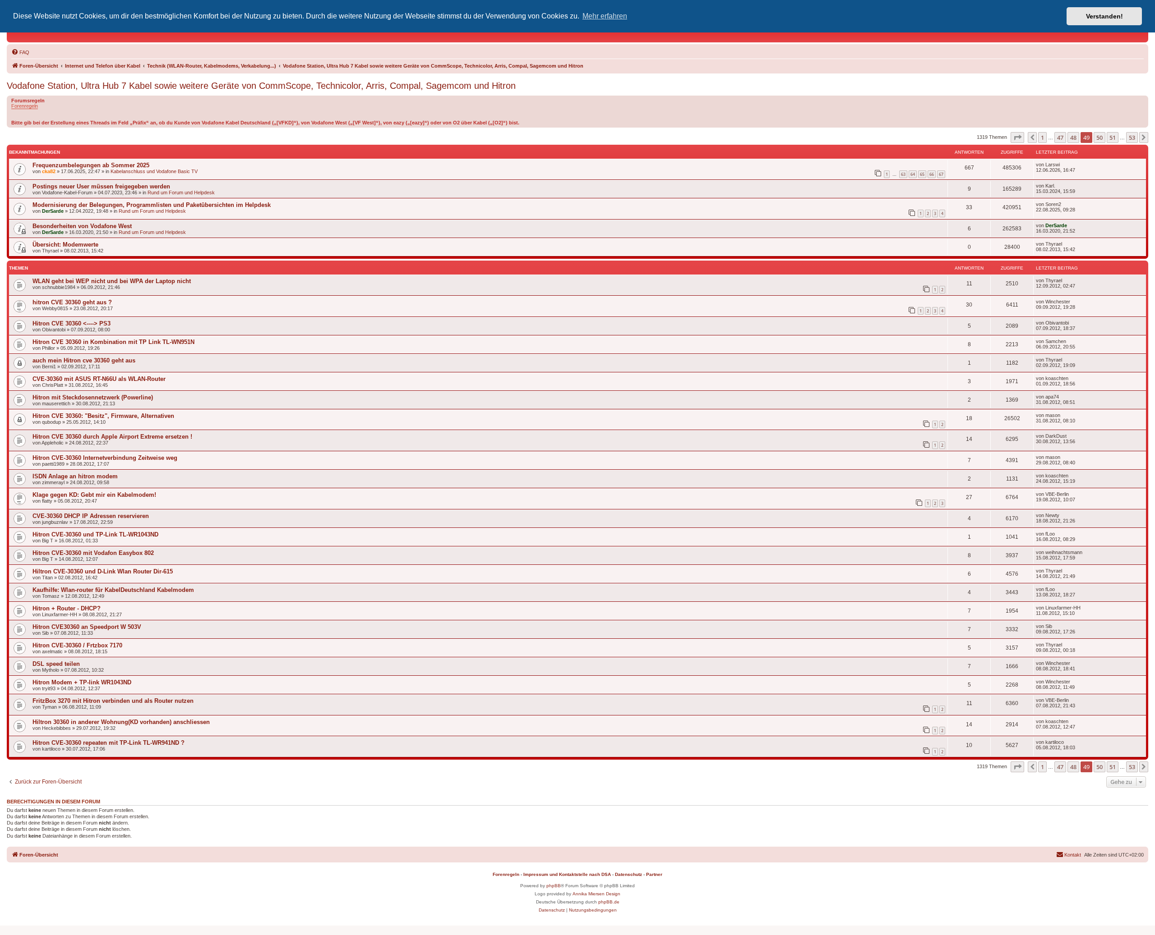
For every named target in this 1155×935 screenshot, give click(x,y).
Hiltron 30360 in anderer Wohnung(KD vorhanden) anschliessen (121, 722)
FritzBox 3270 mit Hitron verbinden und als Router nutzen (113, 700)
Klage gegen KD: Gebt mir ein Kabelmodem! (94, 494)
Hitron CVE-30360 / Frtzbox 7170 (77, 645)
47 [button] (1060, 137)
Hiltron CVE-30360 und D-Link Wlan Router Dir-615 (102, 571)
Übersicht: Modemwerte (65, 244)
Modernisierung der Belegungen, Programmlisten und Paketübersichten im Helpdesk (151, 205)
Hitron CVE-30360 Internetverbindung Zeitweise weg (104, 457)
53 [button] (1132, 137)
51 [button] (1112, 137)
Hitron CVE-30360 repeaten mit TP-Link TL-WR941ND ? (108, 742)
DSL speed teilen (56, 663)
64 (912, 174)
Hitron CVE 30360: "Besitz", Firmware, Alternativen (103, 415)
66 (931, 174)
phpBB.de (608, 901)
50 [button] (1099, 137)
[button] (1017, 137)
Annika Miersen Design (596, 893)
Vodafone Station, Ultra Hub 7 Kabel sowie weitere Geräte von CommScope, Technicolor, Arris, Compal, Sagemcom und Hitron (261, 86)
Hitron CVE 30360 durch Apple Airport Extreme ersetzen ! (112, 436)
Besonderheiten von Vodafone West (82, 226)
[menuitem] (20, 52)
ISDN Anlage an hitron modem (75, 476)
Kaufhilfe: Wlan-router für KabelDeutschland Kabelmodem (113, 590)
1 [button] (1042, 137)
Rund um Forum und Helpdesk (181, 192)
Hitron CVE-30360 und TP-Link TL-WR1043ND (95, 534)
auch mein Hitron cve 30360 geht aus (83, 360)
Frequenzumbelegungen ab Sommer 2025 (90, 165)
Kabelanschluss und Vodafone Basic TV (154, 171)
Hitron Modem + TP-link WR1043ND (81, 682)
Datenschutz (628, 874)
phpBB (553, 885)
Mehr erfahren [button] (604, 16)
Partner (654, 874)
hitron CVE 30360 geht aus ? (72, 302)
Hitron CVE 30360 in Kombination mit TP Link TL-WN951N (113, 342)
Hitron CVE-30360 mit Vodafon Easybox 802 (93, 553)
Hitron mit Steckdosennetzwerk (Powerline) (92, 397)
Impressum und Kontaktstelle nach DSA (567, 874)
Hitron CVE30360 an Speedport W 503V (86, 626)
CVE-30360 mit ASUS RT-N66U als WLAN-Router (99, 379)
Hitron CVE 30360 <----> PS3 (71, 323)
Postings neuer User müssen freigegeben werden (101, 186)
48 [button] (1073, 137)
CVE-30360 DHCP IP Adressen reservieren (90, 516)
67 (941, 174)
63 (903, 174)
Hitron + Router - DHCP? (66, 608)
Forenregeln (24, 106)
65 (922, 174)
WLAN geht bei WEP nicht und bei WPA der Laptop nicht (111, 281)
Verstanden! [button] (1104, 16)
